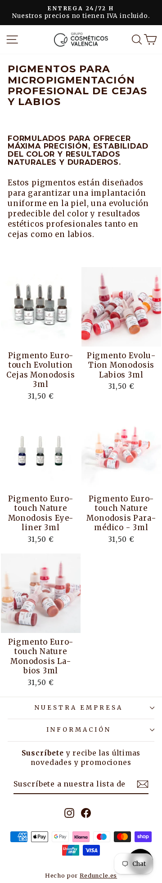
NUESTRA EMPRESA (79, 708)
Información (78, 730)
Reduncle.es (98, 875)
